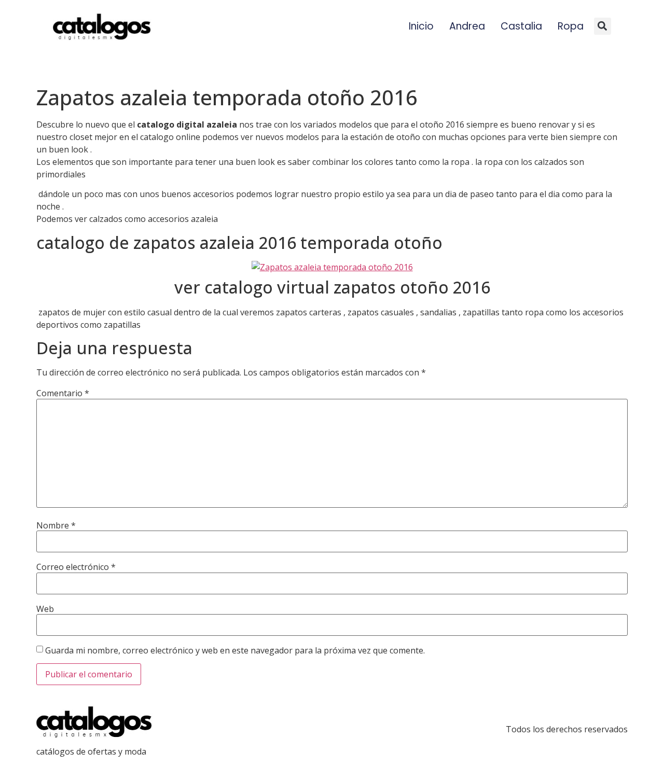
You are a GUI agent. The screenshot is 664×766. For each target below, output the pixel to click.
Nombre (56, 525)
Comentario (62, 393)
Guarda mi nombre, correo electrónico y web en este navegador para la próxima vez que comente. (235, 650)
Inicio (421, 26)
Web (45, 609)
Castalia (521, 26)
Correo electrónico (76, 567)
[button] (602, 26)
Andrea (467, 26)
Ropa (571, 26)
